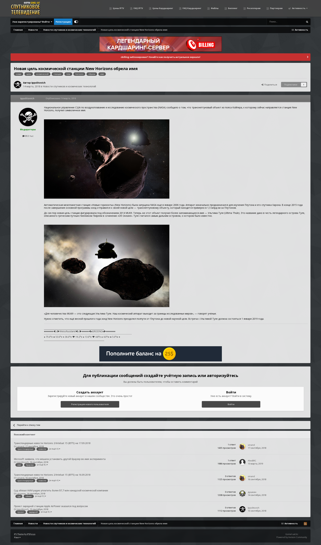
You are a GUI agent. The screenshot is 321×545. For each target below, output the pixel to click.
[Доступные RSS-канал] (305, 523)
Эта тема (295, 21)
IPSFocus (31, 534)
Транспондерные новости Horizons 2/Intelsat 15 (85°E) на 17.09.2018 (52, 443)
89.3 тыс (29, 135)
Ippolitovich (38, 82)
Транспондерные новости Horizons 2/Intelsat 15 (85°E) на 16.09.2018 (52, 474)
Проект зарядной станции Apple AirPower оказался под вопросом (51, 506)
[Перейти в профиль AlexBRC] (242, 462)
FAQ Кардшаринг (191, 8)
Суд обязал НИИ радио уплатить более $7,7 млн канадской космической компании (61, 490)
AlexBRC (252, 460)
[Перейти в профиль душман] (242, 493)
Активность (298, 8)
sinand (20, 446)
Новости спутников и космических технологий (69, 86)
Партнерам (276, 8)
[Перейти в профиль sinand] (242, 446)
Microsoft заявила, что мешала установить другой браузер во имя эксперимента (59, 459)
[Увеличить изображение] (106, 158)
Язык (16, 537)
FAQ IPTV (138, 8)
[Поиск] (307, 22)
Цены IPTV (118, 8)
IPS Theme (19, 534)
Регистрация (63, 21)
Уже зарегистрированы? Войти (31, 21)
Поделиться (270, 84)
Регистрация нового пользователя (90, 404)
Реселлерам (253, 8)
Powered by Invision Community (292, 537)
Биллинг (232, 8)
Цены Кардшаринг (162, 8)
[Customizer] (76, 22)
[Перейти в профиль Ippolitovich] (17, 84)
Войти (231, 404)
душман (21, 493)
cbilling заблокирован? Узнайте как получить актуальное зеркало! (160, 57)
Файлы (214, 8)
